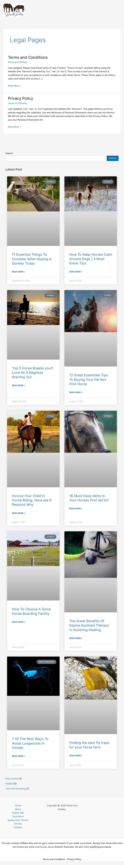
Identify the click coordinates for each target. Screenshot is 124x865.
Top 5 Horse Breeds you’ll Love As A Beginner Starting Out (32, 372)
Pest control (11, 778)
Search (9, 153)
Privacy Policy (20, 98)
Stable (8, 783)
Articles (18, 823)
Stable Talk (18, 812)
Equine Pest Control (18, 820)
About (18, 809)
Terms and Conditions (28, 57)
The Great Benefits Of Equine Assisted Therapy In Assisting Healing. (89, 625)
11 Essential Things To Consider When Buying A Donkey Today (32, 258)
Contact (18, 827)
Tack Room (18, 816)
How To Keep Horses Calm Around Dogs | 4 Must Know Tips (90, 258)
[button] (74, 10)
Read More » (14, 85)
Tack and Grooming (15, 788)
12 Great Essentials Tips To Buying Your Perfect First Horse (88, 379)
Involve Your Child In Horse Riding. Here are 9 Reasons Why (31, 500)
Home (18, 805)
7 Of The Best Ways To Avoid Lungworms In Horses (30, 743)
